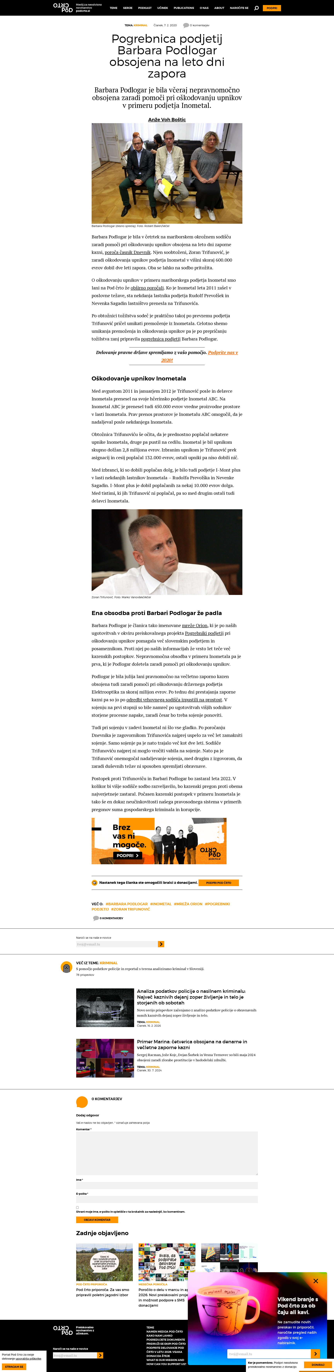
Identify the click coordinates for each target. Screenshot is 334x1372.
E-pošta (82, 1193)
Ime (79, 1180)
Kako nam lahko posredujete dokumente (166, 1337)
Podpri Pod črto (218, 883)
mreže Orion (194, 625)
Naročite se (239, 8)
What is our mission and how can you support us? (166, 1362)
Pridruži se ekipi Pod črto (166, 1344)
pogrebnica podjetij (161, 339)
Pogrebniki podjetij (204, 633)
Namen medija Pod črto (165, 1331)
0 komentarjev (199, 25)
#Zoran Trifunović (130, 909)
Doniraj (318, 1365)
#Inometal (160, 904)
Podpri (272, 8)
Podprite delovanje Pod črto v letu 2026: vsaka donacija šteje (165, 1352)
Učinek (162, 8)
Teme (113, 8)
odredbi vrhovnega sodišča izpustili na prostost (174, 699)
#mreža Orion (188, 904)
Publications (184, 8)
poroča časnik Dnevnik (128, 252)
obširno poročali (147, 288)
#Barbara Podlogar (127, 904)
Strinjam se (14, 1367)
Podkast (145, 8)
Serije (127, 8)
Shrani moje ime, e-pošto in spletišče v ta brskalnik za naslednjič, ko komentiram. (130, 1211)
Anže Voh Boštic (167, 120)
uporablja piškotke (28, 1358)
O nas (204, 8)
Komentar (83, 1129)
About (219, 8)
